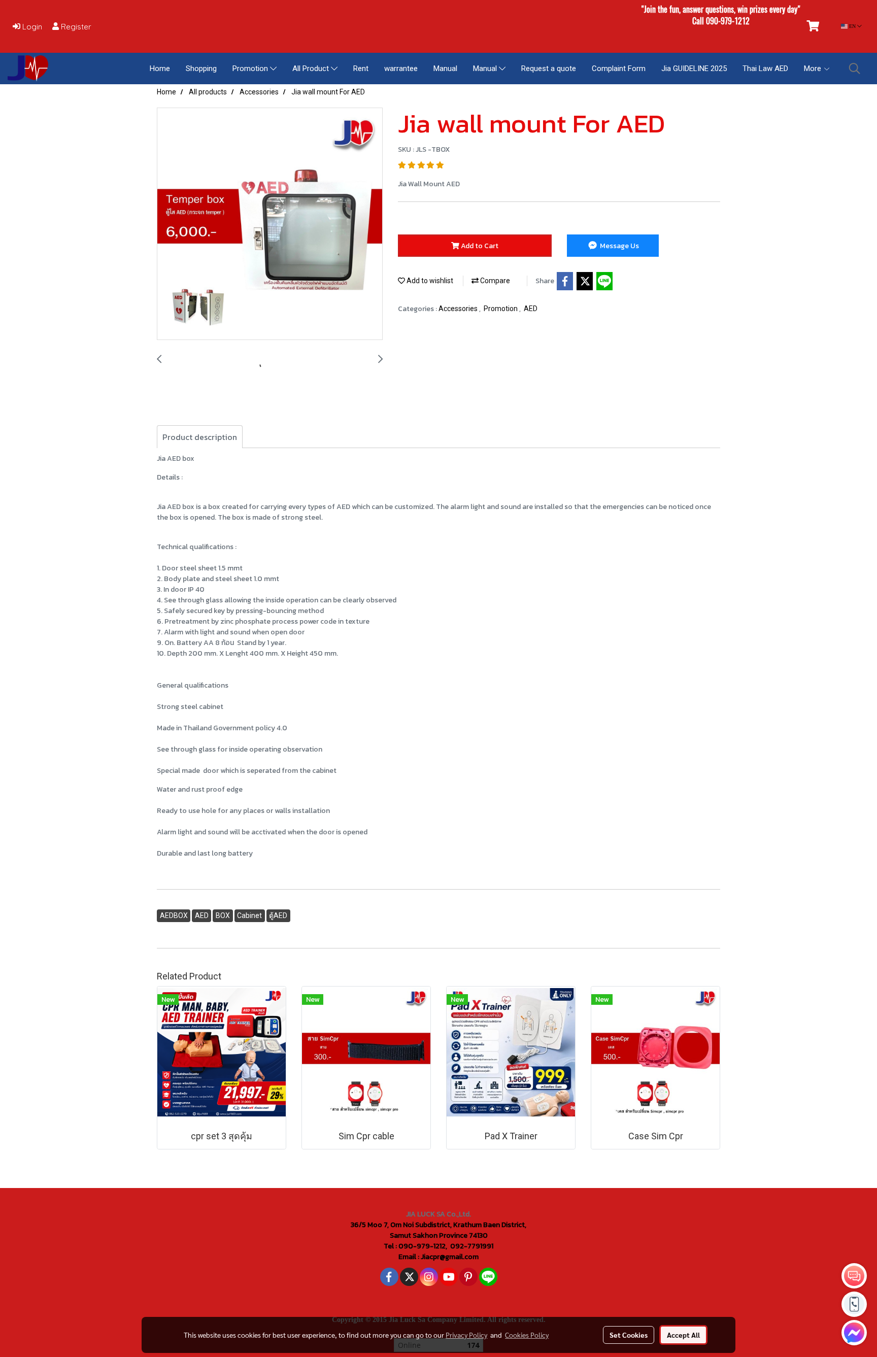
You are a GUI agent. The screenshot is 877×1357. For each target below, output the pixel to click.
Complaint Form (619, 68)
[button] (855, 68)
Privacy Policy (466, 1334)
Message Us (618, 246)
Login (31, 26)
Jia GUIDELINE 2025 (694, 68)
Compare (494, 281)
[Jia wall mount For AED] (269, 224)
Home (160, 68)
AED (530, 308)
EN (852, 26)
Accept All (683, 1334)
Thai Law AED (765, 68)
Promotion (251, 68)
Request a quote (548, 68)
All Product (311, 68)
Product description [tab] (199, 437)
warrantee (401, 68)
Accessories (458, 308)
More (813, 68)
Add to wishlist (429, 281)
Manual (445, 68)
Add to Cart (478, 246)
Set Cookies (629, 1334)
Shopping (201, 68)
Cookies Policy (527, 1334)
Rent (360, 68)
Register (75, 26)
